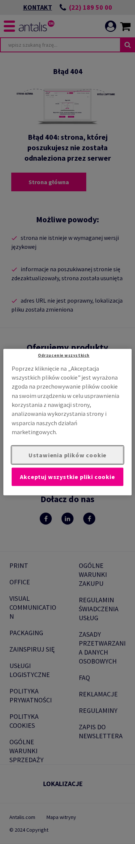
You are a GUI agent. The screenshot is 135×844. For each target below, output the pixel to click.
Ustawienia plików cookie (67, 454)
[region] (67, 422)
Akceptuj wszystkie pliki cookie (67, 476)
